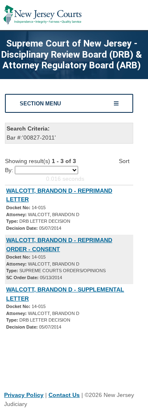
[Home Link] (42, 15)
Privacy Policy (24, 395)
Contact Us (64, 395)
